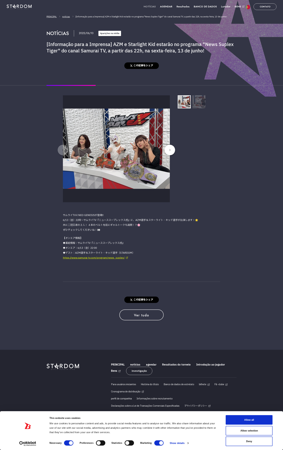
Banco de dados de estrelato (179, 384)
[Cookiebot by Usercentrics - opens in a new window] (27, 443)
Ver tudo (141, 315)
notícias (66, 16)
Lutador (225, 6)
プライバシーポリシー (195, 406)
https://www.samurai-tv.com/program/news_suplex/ (94, 258)
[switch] (100, 443)
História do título (150, 384)
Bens (114, 371)
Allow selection (249, 430)
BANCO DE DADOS (205, 6)
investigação (139, 371)
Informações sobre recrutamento (155, 398)
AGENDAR (166, 6)
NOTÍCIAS (150, 6)
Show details (177, 443)
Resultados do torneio (176, 365)
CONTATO (265, 6)
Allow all (249, 419)
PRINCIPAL (52, 16)
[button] (170, 150)
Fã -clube (219, 384)
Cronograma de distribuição (126, 391)
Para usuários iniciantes (123, 384)
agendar (151, 365)
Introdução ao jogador (210, 365)
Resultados (183, 6)
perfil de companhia (121, 398)
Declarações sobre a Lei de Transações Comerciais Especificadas (145, 406)
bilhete (202, 384)
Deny (249, 441)
